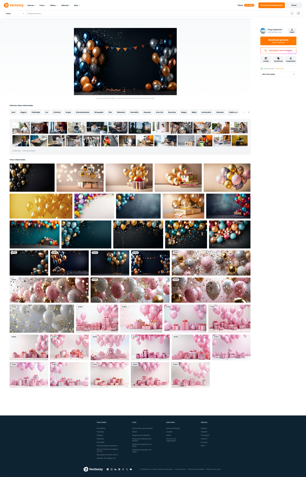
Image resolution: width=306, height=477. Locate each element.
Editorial (64, 5)
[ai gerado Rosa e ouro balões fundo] (211, 263)
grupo (68, 112)
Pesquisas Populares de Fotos (141, 445)
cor (46, 112)
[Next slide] (247, 112)
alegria (23, 112)
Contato (169, 432)
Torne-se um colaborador (171, 440)
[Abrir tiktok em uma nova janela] (123, 469)
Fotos (42, 5)
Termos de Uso (180, 469)
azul (13, 112)
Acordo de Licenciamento (142, 428)
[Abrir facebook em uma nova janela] (108, 469)
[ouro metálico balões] (227, 178)
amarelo (147, 112)
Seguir (292, 32)
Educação (100, 442)
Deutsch (204, 439)
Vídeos (53, 5)
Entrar (294, 5)
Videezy (100, 435)
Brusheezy (101, 428)
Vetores (30, 5)
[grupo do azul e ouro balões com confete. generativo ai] (86, 234)
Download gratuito (278, 40)
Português (205, 435)
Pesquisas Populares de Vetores (141, 440)
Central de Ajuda (173, 428)
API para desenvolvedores (107, 445)
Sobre (168, 435)
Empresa (100, 439)
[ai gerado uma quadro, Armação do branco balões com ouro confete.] (42, 319)
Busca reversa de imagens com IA (107, 450)
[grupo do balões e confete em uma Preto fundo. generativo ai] (138, 234)
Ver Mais (239, 141)
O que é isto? (279, 69)
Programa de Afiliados (141, 435)
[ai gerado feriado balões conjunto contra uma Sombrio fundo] (29, 263)
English (204, 428)
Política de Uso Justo (213, 469)
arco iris (159, 112)
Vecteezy (100, 432)
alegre (183, 112)
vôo (110, 112)
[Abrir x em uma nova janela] (127, 469)
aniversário (206, 112)
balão (194, 112)
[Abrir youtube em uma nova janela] (131, 469)
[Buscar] (291, 13)
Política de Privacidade (196, 469)
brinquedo (99, 112)
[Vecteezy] (14, 5)
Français (204, 442)
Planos (240, 5)
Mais (76, 5)
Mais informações (268, 74)
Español (204, 432)
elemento (121, 112)
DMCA (134, 432)
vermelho (134, 112)
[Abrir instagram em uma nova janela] (112, 469)
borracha (172, 112)
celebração (233, 112)
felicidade (36, 112)
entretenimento (82, 112)
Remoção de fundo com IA (107, 454)
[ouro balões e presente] (80, 178)
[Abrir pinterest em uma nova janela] (119, 469)
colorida (56, 112)
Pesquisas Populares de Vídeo (141, 451)
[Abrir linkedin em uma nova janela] (115, 469)
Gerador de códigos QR (106, 458)
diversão (220, 112)
